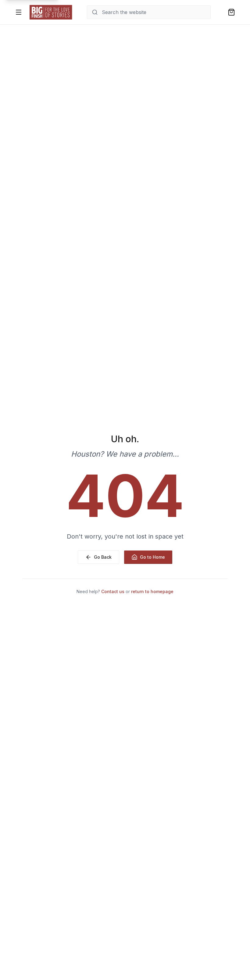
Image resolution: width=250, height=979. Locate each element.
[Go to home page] (51, 12)
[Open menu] (18, 12)
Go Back (103, 557)
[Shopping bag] (231, 12)
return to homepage (152, 591)
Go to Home (152, 557)
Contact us (112, 591)
